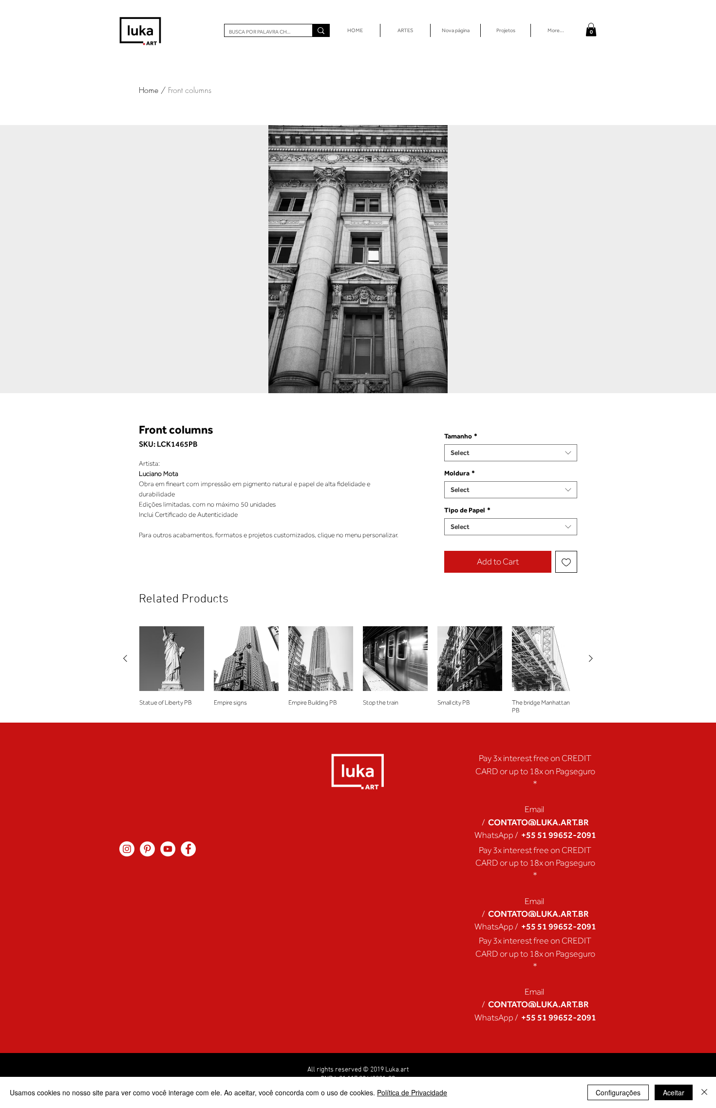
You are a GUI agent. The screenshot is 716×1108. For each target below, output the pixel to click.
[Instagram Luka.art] (126, 848)
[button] (591, 29)
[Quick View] (171, 658)
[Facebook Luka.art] (188, 848)
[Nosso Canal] (167, 848)
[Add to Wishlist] (566, 562)
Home (148, 90)
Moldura (459, 473)
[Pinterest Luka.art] (147, 848)
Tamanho (460, 436)
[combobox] (510, 452)
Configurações (618, 1092)
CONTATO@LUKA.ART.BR (538, 822)
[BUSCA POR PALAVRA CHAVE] (320, 30)
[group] (358, 670)
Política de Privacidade (412, 1092)
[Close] (704, 1092)
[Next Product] (591, 658)
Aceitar (673, 1092)
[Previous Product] (125, 658)
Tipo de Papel (467, 510)
